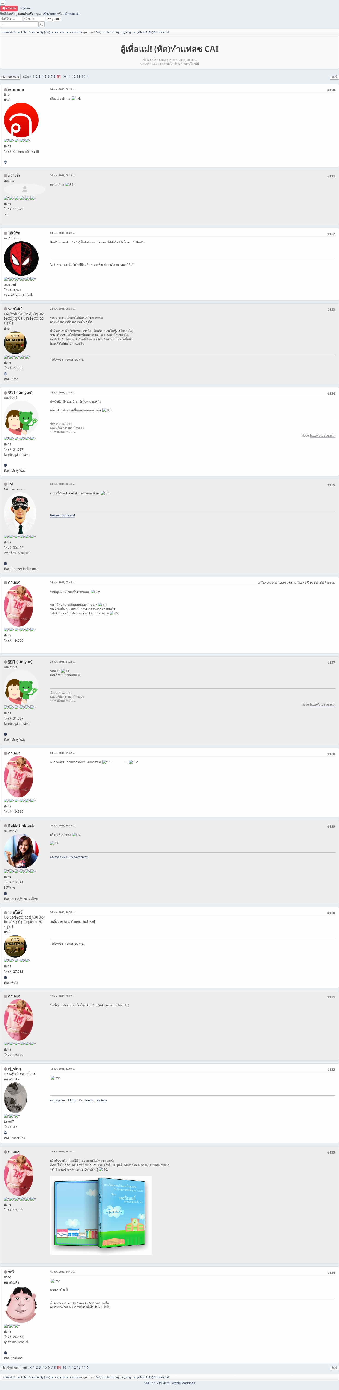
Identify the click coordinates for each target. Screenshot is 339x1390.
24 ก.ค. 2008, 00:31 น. (62, 308)
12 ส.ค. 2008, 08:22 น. (62, 996)
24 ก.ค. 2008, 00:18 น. (62, 89)
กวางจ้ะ (14, 175)
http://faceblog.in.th (322, 435)
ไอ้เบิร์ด (14, 233)
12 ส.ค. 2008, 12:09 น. (62, 1068)
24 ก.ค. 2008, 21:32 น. (62, 753)
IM (10, 484)
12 (74, 76)
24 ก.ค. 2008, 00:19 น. (62, 175)
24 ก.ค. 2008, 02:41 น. (62, 484)
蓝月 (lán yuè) (20, 392)
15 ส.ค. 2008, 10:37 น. (62, 1151)
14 (83, 76)
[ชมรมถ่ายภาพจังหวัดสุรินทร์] (5, 563)
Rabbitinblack (21, 825)
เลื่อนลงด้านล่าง (10, 76)
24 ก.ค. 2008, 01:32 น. (62, 392)
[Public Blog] (5, 465)
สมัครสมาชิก (71, 14)
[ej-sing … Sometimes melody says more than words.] (5, 1133)
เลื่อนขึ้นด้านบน (10, 1367)
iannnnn (16, 89)
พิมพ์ (334, 76)
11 (69, 76)
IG (80, 1100)
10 (64, 76)
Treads (89, 1100)
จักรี (97, 32)
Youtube (102, 1100)
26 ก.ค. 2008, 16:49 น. (62, 825)
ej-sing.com (57, 1100)
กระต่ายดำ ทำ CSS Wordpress (69, 857)
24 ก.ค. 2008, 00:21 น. (62, 233)
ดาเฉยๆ (14, 582)
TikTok (72, 1100)
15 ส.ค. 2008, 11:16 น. (62, 1271)
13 (78, 76)
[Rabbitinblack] (5, 893)
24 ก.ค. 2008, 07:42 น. (62, 582)
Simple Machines (183, 1383)
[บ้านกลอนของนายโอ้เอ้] (5, 374)
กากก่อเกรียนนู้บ (111, 32)
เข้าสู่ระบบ (49, 14)
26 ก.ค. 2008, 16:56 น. (62, 912)
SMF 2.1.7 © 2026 (157, 1383)
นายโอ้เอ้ (15, 308)
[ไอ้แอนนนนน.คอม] (5, 162)
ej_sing (126, 32)
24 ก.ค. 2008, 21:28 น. (62, 661)
